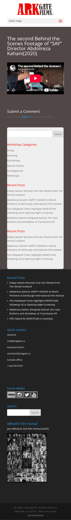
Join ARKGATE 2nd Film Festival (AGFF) (28, 428)
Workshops (13, 175)
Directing (12, 155)
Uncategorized (15, 170)
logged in (27, 116)
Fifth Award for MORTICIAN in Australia (31, 318)
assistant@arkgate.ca (19, 353)
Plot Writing (13, 160)
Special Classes (15, 165)
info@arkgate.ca (16, 341)
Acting (10, 150)
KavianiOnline (35, 515)
